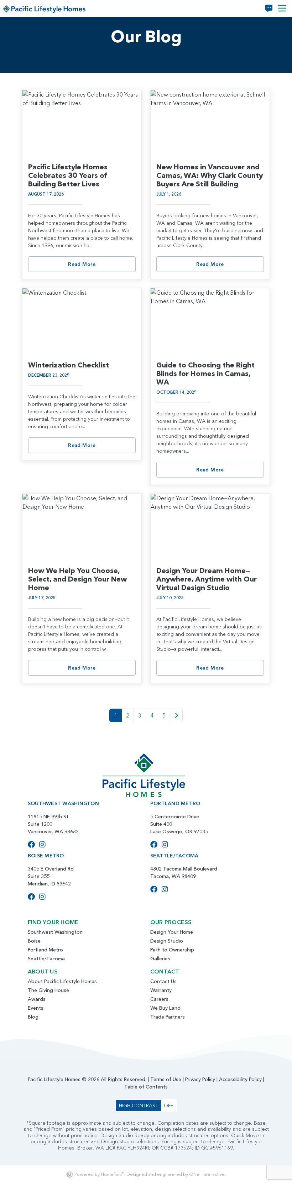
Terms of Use (165, 1079)
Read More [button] (82, 264)
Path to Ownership (172, 949)
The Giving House (48, 990)
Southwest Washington (55, 932)
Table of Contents (146, 1087)
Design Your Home (171, 932)
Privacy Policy (200, 1079)
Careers (159, 999)
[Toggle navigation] (282, 8)
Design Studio (166, 941)
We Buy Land (165, 1008)
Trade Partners (167, 1017)
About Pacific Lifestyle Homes (62, 981)
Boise (34, 941)
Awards (37, 999)
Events (35, 1008)
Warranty (161, 990)
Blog (33, 1017)
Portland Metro (45, 949)
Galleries (160, 958)
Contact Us (163, 981)
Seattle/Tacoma (46, 958)
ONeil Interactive (207, 1174)
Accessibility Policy (240, 1079)
